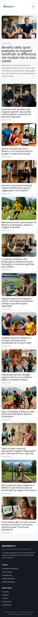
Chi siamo (5, 592)
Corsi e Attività (7, 572)
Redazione (5, 595)
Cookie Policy (6, 605)
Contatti (4, 598)
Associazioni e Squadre (10, 569)
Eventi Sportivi (7, 575)
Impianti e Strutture (8, 578)
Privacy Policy (6, 602)
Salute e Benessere (8, 582)
